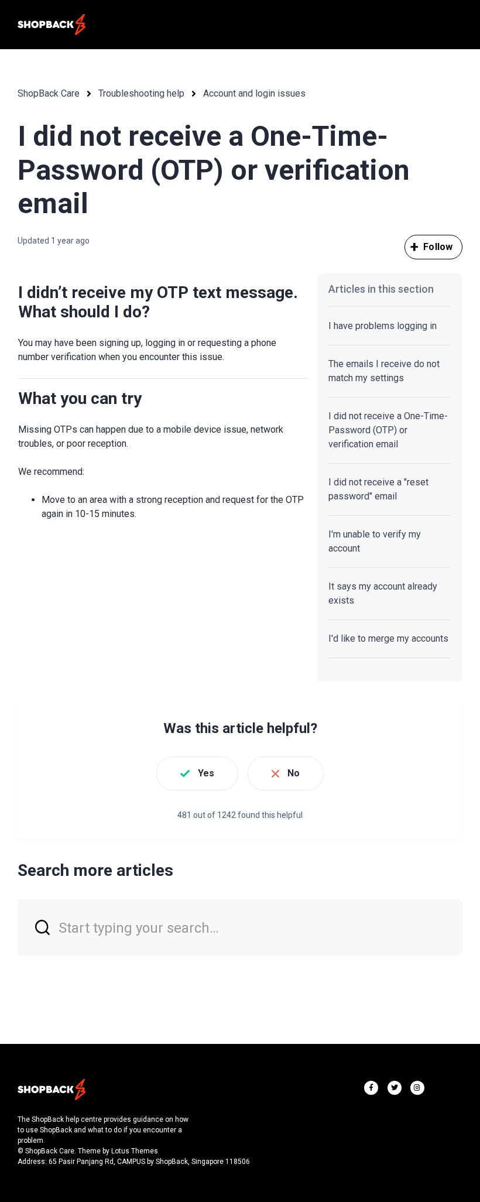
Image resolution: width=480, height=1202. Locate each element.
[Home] (51, 24)
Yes (206, 773)
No (293, 773)
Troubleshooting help (141, 93)
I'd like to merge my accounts (388, 638)
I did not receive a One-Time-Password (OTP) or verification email (388, 430)
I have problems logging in (382, 325)
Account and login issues (254, 93)
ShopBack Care (49, 93)
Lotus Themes (134, 1151)
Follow (437, 246)
